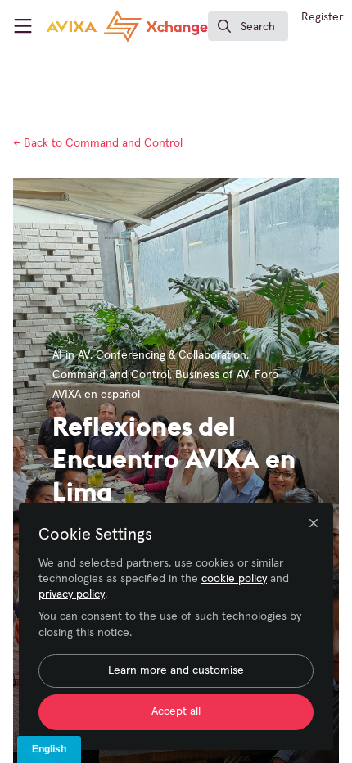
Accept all (176, 711)
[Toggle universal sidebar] (23, 26)
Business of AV (212, 375)
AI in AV (71, 355)
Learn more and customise (176, 670)
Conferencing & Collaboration (171, 355)
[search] (248, 26)
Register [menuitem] (322, 17)
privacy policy (71, 594)
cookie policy (234, 579)
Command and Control (98, 143)
